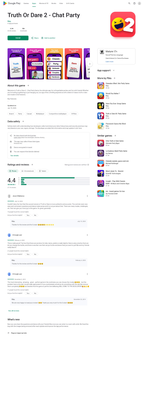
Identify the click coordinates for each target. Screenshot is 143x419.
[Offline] (74, 113)
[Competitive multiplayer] (57, 113)
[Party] (20, 113)
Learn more (17, 137)
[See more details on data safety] (15, 155)
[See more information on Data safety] (23, 121)
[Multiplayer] (40, 113)
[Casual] (29, 113)
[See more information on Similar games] (115, 135)
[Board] (11, 113)
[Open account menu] (139, 3)
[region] (49, 29)
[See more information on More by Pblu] (114, 78)
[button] (16, 63)
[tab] (26, 3)
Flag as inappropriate (17, 333)
